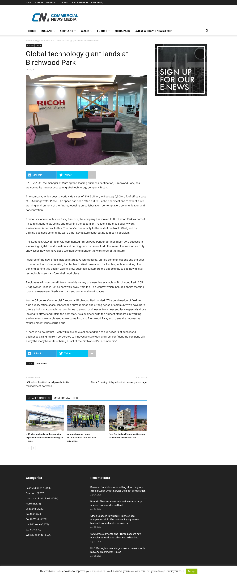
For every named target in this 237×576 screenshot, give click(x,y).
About (28, 2)
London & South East (38, 498)
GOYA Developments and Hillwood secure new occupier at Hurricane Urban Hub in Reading (115, 536)
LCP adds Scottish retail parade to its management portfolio (47, 384)
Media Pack (51, 2)
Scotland (66, 31)
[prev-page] (28, 448)
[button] (207, 31)
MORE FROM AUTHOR (66, 398)
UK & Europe (33, 524)
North (49, 40)
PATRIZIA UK (41, 363)
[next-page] (33, 448)
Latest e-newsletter (79, 2)
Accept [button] (191, 571)
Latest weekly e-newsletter (153, 31)
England (39, 40)
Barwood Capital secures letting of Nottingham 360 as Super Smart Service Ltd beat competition (118, 489)
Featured (31, 493)
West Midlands (34, 534)
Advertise (39, 2)
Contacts (64, 2)
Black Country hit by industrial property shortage (119, 382)
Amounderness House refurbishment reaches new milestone (81, 437)
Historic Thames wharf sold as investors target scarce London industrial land (116, 503)
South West (32, 519)
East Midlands (34, 488)
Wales (85, 31)
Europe (102, 31)
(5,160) (38, 488)
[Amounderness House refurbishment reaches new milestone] (86, 418)
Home (32, 31)
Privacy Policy (97, 2)
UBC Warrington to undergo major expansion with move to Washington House (44, 437)
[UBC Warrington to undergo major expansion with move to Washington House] (45, 418)
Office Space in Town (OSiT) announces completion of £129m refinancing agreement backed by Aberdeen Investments (115, 520)
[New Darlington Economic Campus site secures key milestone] (128, 418)
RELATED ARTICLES (39, 398)
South (29, 514)
